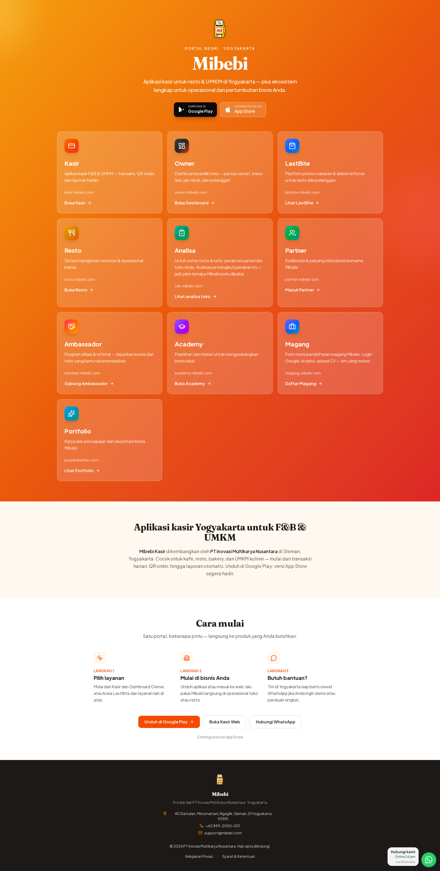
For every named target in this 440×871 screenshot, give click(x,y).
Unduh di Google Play (166, 721)
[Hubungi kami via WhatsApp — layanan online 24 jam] (429, 860)
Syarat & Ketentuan (238, 856)
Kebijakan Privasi (199, 856)
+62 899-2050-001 (223, 825)
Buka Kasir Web (224, 721)
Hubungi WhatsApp (275, 721)
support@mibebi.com (223, 833)
